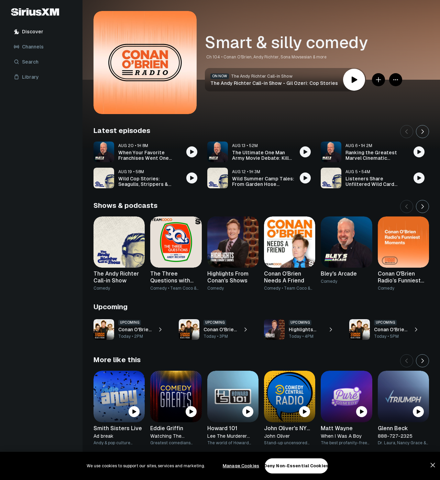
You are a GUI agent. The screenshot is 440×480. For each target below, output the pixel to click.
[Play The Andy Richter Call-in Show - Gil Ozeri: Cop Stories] (354, 80)
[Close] (433, 465)
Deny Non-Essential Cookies (296, 466)
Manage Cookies (241, 466)
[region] (220, 466)
